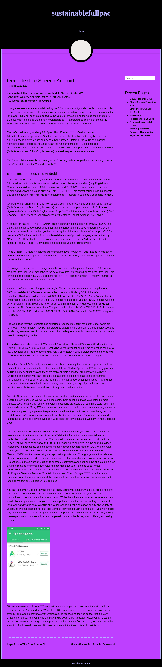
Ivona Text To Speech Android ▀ (64, 93)
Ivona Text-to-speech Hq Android (32, 100)
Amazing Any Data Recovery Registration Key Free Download (142, 132)
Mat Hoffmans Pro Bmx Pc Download (93, 644)
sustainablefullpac (81, 13)
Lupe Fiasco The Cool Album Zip (26, 644)
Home (81, 31)
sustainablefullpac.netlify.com (25, 93)
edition (30, 344)
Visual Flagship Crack (141, 99)
